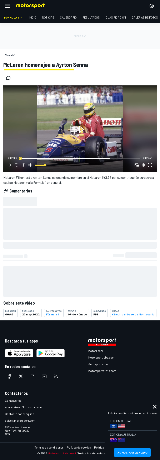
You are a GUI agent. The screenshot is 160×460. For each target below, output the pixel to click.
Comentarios (13, 400)
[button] (80, 129)
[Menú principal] (7, 5)
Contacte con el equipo (19, 414)
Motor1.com (95, 350)
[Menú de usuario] (152, 6)
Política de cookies (79, 447)
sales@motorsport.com (20, 420)
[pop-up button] (143, 165)
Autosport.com (98, 364)
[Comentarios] (9, 78)
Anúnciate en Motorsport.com (23, 407)
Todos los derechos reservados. (100, 453)
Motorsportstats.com (102, 370)
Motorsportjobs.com (101, 357)
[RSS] (56, 376)
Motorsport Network (62, 453)
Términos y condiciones (49, 447)
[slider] (80, 158)
